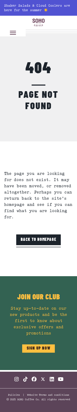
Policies (14, 394)
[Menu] (13, 32)
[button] (38, 239)
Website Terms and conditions (48, 394)
